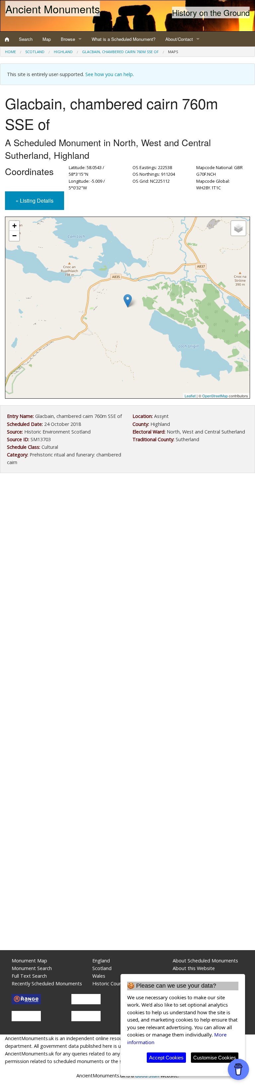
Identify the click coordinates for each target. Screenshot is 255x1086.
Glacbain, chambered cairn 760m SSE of (120, 51)
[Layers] (238, 228)
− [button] (14, 236)
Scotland (34, 51)
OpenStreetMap (215, 395)
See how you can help (109, 74)
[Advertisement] (127, 532)
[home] (7, 39)
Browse (68, 39)
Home (10, 51)
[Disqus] (127, 677)
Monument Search (32, 968)
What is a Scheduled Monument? (123, 39)
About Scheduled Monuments (205, 960)
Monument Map (29, 960)
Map (46, 39)
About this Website (194, 968)
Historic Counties (111, 983)
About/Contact (179, 39)
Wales (98, 976)
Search (26, 39)
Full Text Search (29, 976)
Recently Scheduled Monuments (47, 983)
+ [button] (14, 226)
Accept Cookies (166, 1057)
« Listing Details (34, 200)
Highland (63, 51)
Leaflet (190, 395)
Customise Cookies (214, 1057)
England (101, 960)
